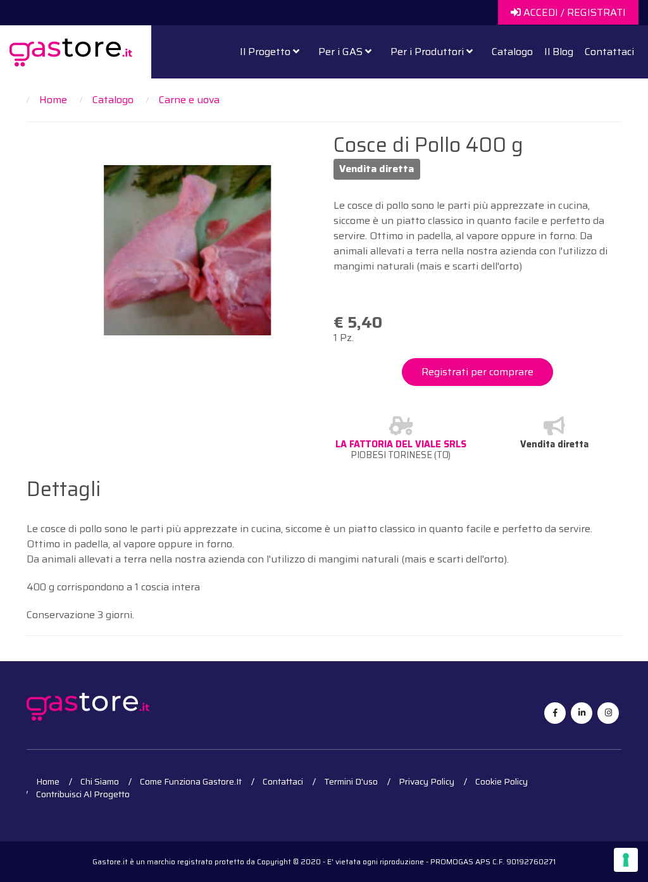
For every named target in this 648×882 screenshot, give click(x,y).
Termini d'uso (351, 781)
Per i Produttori (428, 51)
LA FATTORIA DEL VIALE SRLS (400, 444)
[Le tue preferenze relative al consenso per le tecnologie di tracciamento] (626, 860)
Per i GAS (341, 51)
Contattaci (609, 51)
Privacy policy (426, 781)
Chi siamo (99, 781)
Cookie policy (501, 781)
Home (47, 781)
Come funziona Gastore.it (191, 781)
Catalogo (512, 51)
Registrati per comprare (477, 372)
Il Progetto (266, 51)
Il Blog (558, 51)
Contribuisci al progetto (83, 794)
